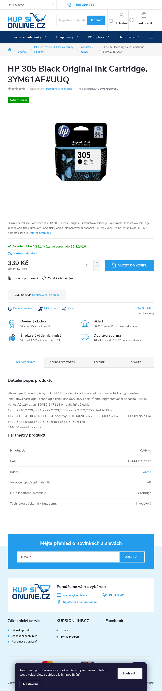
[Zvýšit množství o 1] (96, 262)
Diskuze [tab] (136, 362)
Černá (147, 472)
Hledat (95, 20)
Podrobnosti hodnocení (59, 88)
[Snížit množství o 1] (96, 268)
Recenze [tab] (99, 362)
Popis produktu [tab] (26, 362)
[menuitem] (29, 37)
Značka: (144, 308)
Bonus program (70, 636)
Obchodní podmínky (24, 636)
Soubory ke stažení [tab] (62, 362)
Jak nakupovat (16, 5)
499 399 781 (116, 595)
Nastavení (30, 684)
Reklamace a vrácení (24, 642)
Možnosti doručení (25, 253)
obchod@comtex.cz (75, 595)
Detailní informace (40, 233)
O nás (64, 630)
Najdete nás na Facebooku (80, 602)
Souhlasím (130, 673)
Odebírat (132, 557)
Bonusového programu (46, 295)
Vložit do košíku (133, 265)
